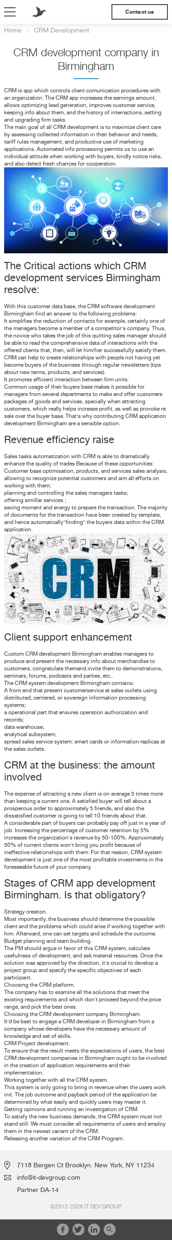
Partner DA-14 (38, 1189)
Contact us (139, 12)
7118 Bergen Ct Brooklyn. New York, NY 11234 (86, 1165)
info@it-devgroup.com (48, 1177)
